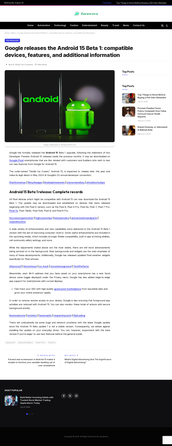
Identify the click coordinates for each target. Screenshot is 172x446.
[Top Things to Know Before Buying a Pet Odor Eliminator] (128, 98)
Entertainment (89, 25)
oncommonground (61, 266)
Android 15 (10, 342)
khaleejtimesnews (54, 182)
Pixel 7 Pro (40, 342)
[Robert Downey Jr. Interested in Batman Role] (128, 130)
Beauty (104, 25)
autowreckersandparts (84, 218)
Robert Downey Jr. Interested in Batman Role (152, 128)
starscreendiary (76, 182)
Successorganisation (21, 218)
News (126, 25)
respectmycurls (62, 315)
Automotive (43, 25)
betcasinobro (61, 218)
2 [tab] (29, 414)
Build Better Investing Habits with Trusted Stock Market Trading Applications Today (36, 400)
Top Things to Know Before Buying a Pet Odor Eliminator (141, 3)
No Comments (27, 64)
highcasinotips (43, 218)
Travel (115, 25)
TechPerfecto (81, 266)
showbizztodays (95, 182)
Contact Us (139, 25)
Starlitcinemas (17, 182)
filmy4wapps (35, 182)
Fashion (74, 25)
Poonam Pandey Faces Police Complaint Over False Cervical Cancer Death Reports (152, 112)
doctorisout (30, 266)
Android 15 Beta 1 (25, 342)
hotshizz (32, 315)
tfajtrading (79, 315)
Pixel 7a (52, 342)
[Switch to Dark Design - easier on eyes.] (166, 26)
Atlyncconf (15, 266)
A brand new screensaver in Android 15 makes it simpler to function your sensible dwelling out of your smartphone (31, 362)
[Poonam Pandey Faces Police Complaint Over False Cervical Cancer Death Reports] (128, 112)
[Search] (162, 25)
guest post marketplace (67, 289)
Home (30, 25)
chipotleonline (17, 221)
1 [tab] (27, 414)
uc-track (44, 266)
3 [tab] (32, 414)
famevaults (45, 315)
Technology (60, 25)
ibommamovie (17, 315)
